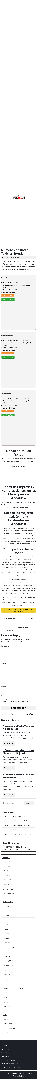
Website (4, 686)
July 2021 (6, 862)
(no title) (4, 1045)
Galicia (5, 970)
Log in (5, 1019)
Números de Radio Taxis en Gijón (15, 816)
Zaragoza (6, 1007)
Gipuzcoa (6, 975)
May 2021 (6, 871)
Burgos (6, 933)
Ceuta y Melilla (8, 961)
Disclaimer (5, 1056)
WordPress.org (8, 1033)
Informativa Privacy (8, 1060)
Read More (9, 744)
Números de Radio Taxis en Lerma (15, 830)
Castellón (6, 943)
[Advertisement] (18, 227)
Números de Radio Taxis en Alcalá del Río (18, 727)
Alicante (6, 906)
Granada (6, 979)
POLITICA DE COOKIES (9, 1064)
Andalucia (10, 631)
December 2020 (9, 894)
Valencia (6, 1002)
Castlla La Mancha (10, 952)
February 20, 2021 (7, 257)
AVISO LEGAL (6, 1049)
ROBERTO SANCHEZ (11, 847)
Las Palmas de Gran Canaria (13, 988)
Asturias (6, 920)
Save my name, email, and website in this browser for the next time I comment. (15, 700)
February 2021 (8, 884)
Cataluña (6, 956)
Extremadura (8, 965)
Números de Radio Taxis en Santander (17, 834)
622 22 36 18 (24, 282)
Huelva (6, 984)
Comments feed (9, 1028)
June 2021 (7, 866)
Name (4, 663)
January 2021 (8, 889)
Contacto (4, 1053)
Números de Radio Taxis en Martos (15, 821)
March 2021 (7, 880)
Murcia (5, 997)
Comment (5, 646)
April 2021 (6, 875)
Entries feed (7, 1024)
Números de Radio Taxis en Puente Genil (18, 776)
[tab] (3, 205)
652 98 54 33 (24, 398)
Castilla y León (8, 947)
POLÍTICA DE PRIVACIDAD (11, 1068)
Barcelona (7, 924)
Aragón (6, 915)
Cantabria (6, 938)
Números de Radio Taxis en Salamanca (17, 825)
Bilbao (5, 929)
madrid (6, 993)
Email (3, 675)
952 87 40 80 (24, 340)
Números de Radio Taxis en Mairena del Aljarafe (18, 752)
